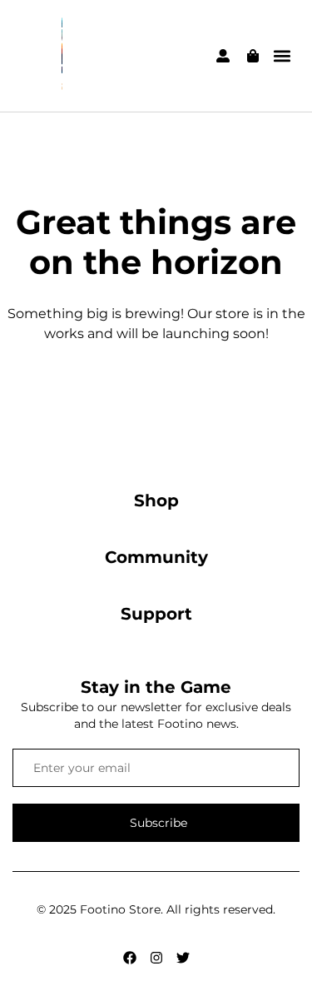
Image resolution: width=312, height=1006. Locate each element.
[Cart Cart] (253, 55)
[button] (281, 56)
